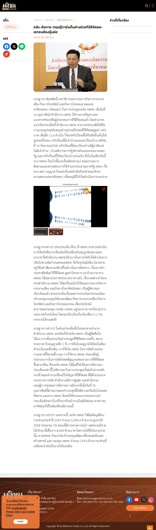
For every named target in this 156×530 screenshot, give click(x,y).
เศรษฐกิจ (49, 20)
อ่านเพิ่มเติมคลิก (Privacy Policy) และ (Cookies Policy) (20, 511)
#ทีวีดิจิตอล (10, 27)
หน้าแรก (38, 20)
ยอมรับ (20, 521)
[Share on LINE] (21, 46)
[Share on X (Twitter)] (14, 46)
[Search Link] (146, 5)
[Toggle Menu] (152, 5)
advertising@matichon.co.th (98, 498)
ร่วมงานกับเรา (140, 507)
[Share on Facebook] (6, 46)
